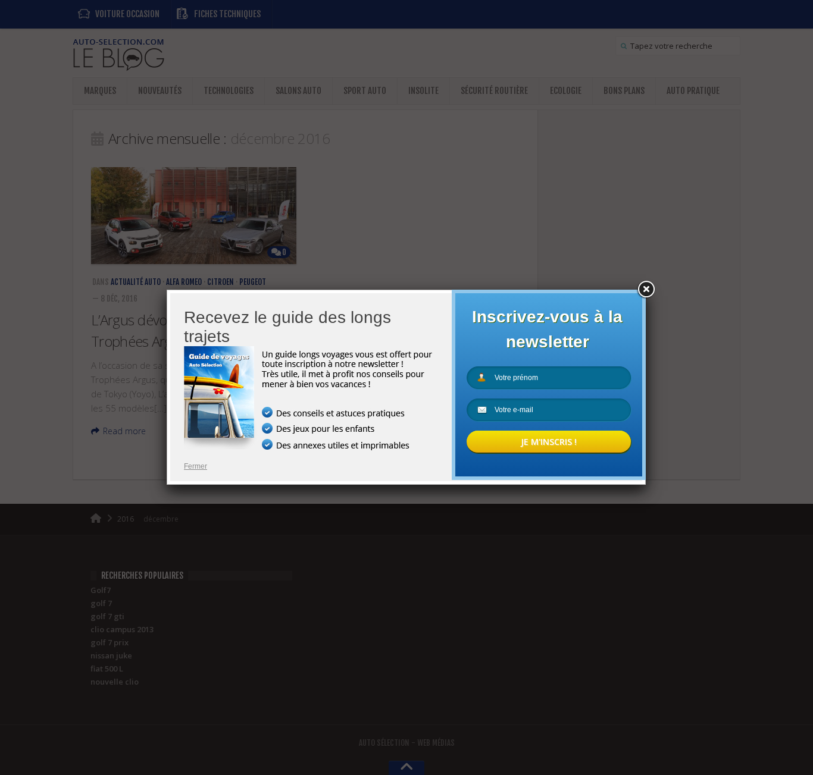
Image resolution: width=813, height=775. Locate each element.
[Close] (645, 289)
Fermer (195, 466)
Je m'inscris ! (549, 441)
